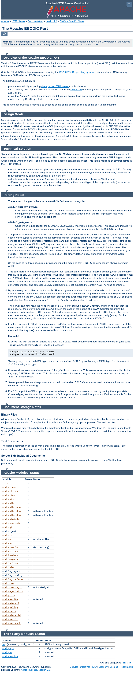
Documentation (35, 21)
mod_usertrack (11, 623)
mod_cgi (7, 527)
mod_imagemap (10, 559)
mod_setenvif (10, 603)
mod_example (10, 547)
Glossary (103, 667)
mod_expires (10, 551)
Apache (5, 21)
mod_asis (8, 499)
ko (130, 662)
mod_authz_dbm (11, 515)
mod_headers (10, 555)
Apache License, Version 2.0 (35, 670)
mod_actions (10, 491)
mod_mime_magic (12, 587)
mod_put (7, 652)
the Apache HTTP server (55, 86)
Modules (74, 667)
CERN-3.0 (76, 89)
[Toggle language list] (4, 34)
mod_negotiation (12, 591)
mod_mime (8, 583)
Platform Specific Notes (72, 21)
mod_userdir (10, 619)
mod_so (6, 539)
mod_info (8, 567)
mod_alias (8, 495)
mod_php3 (8, 648)
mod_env (7, 543)
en (124, 662)
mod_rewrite (10, 599)
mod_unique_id (11, 615)
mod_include (10, 563)
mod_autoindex (11, 519)
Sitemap (114, 667)
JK (3, 644)
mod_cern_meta (11, 523)
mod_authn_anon (12, 507)
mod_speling (10, 607)
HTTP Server (18, 21)
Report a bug (126, 667)
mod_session (10, 656)
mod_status (9, 611)
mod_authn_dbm (11, 511)
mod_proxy (8, 595)
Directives (85, 667)
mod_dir (7, 535)
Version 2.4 (51, 21)
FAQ (94, 667)
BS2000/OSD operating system (76, 72)
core (5, 483)
